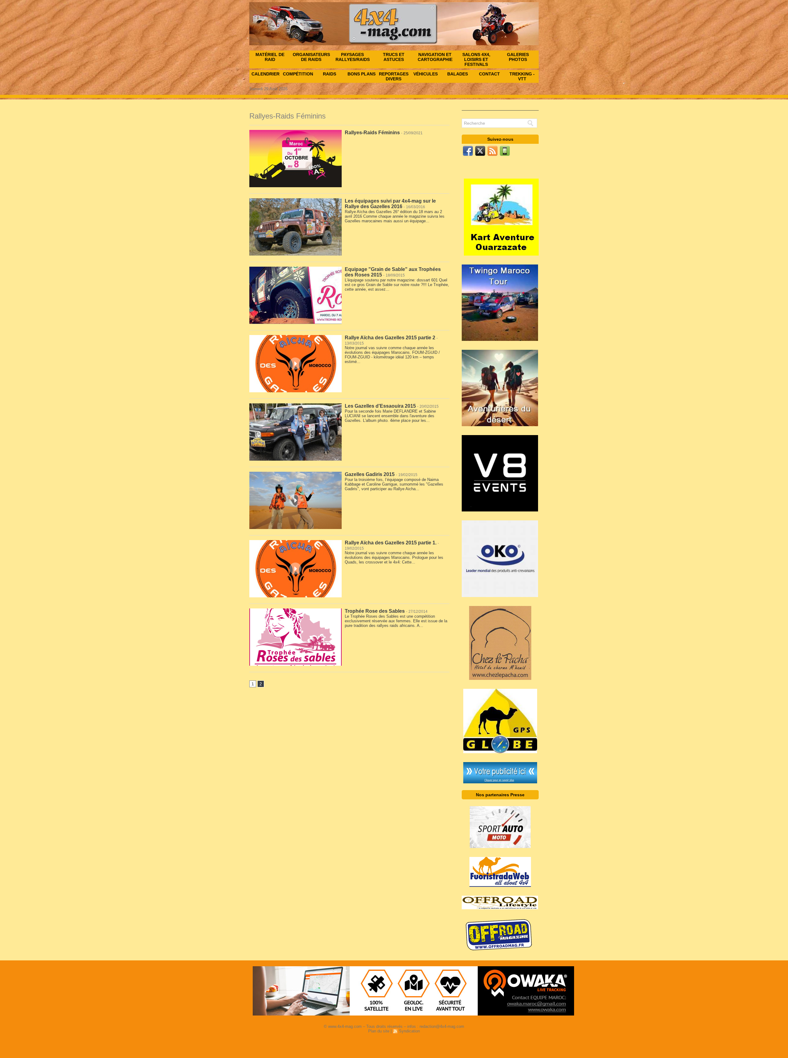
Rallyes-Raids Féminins (372, 132)
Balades (457, 73)
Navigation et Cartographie (435, 57)
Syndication (409, 1031)
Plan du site (378, 1031)
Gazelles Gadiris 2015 (370, 474)
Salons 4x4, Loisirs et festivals (476, 59)
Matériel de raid (269, 57)
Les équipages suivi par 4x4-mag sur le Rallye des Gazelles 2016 (390, 203)
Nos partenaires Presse (500, 794)
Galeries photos (518, 57)
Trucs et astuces (393, 57)
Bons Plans (362, 73)
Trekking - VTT (522, 76)
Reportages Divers (393, 76)
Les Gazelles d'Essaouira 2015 (380, 406)
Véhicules (425, 73)
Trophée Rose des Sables (375, 611)
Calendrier (265, 73)
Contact (489, 73)
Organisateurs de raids (311, 57)
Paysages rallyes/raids (353, 57)
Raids (329, 73)
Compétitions (298, 73)
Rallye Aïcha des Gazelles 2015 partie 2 (390, 337)
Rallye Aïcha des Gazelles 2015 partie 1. (390, 542)
